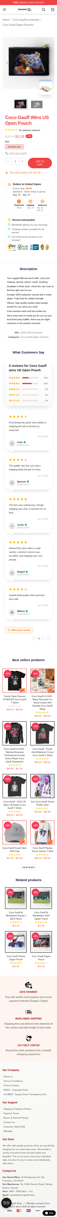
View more (28, 867)
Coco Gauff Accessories (26, 19)
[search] (43, 9)
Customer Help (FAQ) (14, 1126)
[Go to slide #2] (36, 104)
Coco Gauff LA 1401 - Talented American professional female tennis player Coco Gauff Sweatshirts (14, 755)
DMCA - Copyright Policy (15, 1090)
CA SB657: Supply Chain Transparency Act (24, 1094)
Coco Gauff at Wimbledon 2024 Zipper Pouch (41, 915)
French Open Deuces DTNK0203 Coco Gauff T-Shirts (14, 699)
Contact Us (9, 1122)
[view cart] (52, 9)
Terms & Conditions (13, 1081)
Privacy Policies (11, 1085)
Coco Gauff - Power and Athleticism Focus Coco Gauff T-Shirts (43, 752)
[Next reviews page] (49, 638)
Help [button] (51, 1213)
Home (6, 19)
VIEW (14, 689)
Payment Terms (11, 1113)
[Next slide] (49, 63)
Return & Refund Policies (15, 1118)
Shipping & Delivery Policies (17, 1109)
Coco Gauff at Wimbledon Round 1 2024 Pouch (16, 915)
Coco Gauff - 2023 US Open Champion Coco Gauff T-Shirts (14, 804)
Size (7, 141)
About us (7, 1076)
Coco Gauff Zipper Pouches (18, 24)
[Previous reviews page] (33, 638)
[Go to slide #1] (20, 104)
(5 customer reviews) (29, 130)
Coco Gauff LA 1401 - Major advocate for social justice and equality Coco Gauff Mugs (42, 702)
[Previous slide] (7, 63)
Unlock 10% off (6, 1203)
